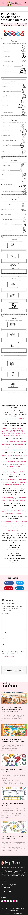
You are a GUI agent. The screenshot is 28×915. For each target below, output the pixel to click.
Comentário (6, 613)
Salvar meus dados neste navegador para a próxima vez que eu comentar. (14, 652)
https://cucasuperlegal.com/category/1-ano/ (14, 444)
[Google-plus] (7, 891)
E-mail (4, 638)
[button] (3, 3)
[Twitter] (5, 891)
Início (3, 884)
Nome (4, 632)
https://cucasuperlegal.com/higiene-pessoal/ (14, 479)
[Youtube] (22, 34)
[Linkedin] (10, 891)
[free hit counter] (9, 902)
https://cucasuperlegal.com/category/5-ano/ (14, 461)
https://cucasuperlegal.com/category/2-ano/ (14, 441)
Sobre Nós (8, 884)
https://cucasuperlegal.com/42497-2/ (14, 472)
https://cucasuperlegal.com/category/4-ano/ (14, 455)
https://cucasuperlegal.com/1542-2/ (14, 419)
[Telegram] (18, 34)
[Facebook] (10, 34)
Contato (14, 884)
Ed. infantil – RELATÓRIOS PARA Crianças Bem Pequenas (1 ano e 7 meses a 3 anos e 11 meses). (12, 710)
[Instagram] (6, 34)
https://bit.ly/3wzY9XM (14, 530)
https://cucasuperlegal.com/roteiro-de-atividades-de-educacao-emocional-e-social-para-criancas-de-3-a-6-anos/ (14, 511)
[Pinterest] (14, 34)
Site (3, 644)
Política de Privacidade (7, 885)
